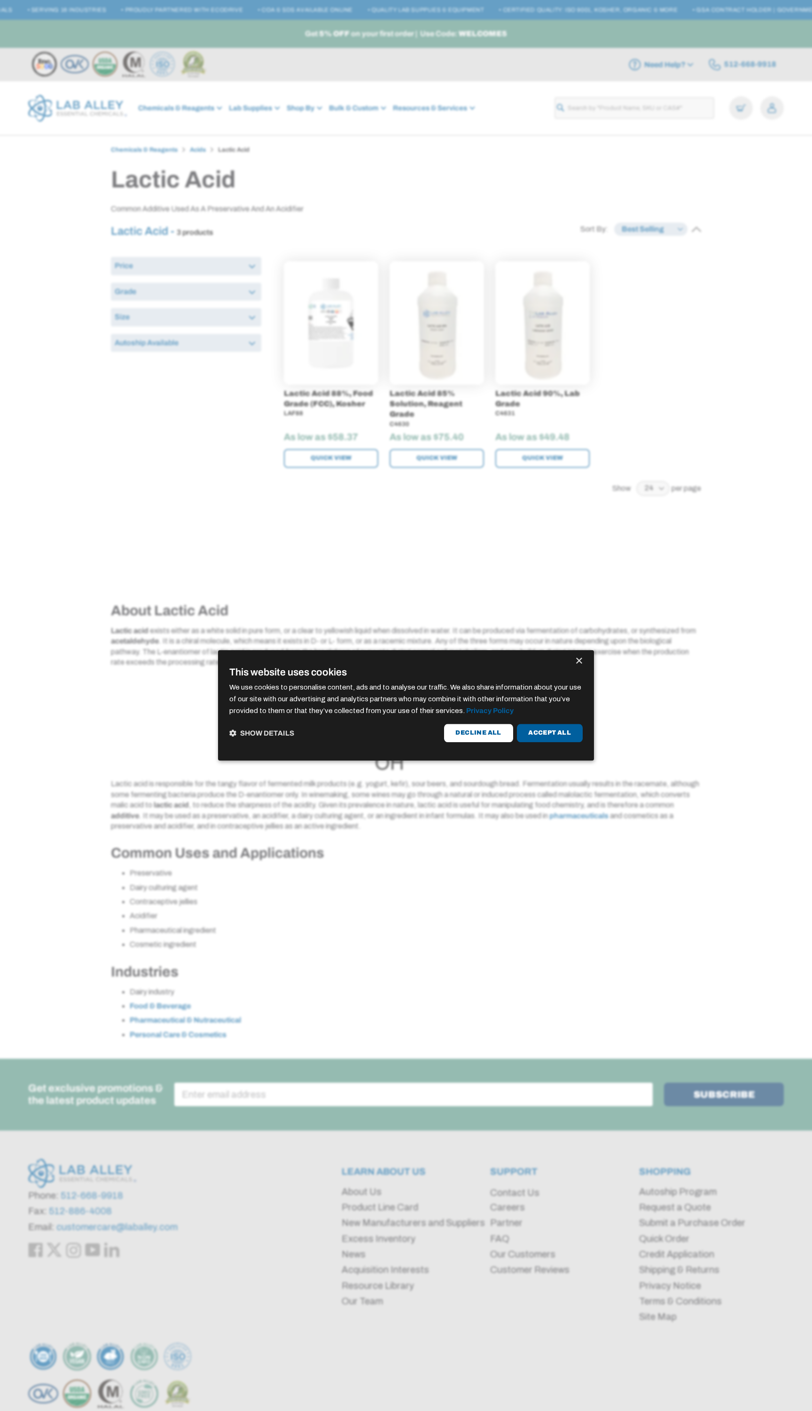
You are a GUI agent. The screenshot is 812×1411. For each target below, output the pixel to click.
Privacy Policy (490, 710)
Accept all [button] (549, 732)
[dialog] (406, 705)
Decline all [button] (478, 732)
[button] (261, 733)
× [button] (578, 661)
